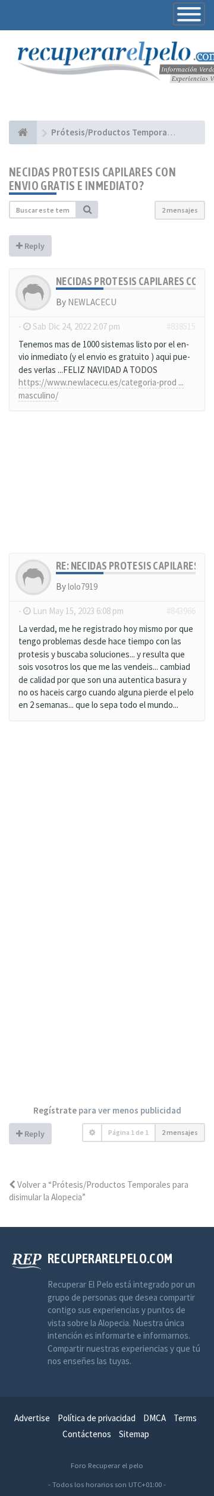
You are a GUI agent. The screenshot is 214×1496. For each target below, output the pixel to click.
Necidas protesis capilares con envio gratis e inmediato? (92, 178)
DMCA (154, 1418)
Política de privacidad (97, 1418)
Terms (185, 1418)
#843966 (181, 610)
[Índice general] (23, 132)
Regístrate (55, 1110)
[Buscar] (87, 210)
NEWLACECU (92, 302)
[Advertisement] (107, 488)
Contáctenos (86, 1434)
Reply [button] (34, 246)
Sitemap (134, 1434)
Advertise (32, 1418)
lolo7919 (82, 586)
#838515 (181, 326)
